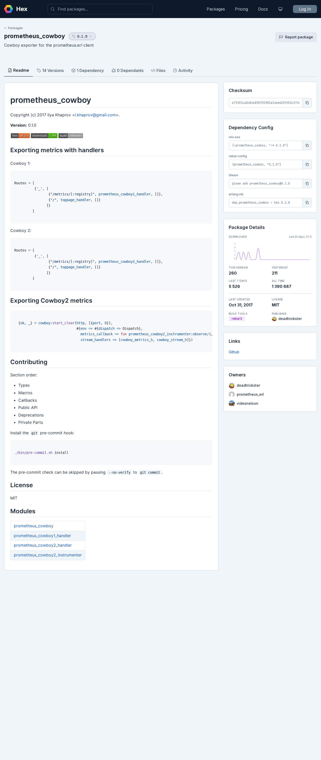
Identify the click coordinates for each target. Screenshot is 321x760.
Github (234, 352)
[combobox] (100, 9)
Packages (216, 9)
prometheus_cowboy (34, 36)
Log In (305, 9)
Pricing (241, 9)
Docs (263, 9)
